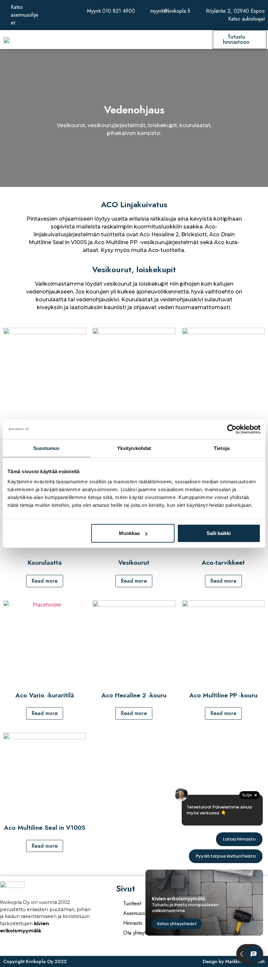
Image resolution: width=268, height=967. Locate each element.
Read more (45, 581)
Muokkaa (129, 533)
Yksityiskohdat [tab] (134, 448)
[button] (133, 39)
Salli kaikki (219, 533)
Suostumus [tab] (46, 448)
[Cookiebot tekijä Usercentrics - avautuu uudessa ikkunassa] (231, 429)
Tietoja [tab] (221, 448)
